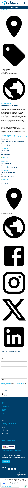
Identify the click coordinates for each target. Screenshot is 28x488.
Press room (16, 479)
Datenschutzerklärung (6, 383)
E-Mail (2, 360)
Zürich (3, 414)
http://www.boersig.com (6, 103)
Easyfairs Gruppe (5, 424)
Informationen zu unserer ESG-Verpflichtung (11, 450)
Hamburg (4, 409)
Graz (3, 407)
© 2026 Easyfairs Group (8, 479)
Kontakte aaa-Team (6, 422)
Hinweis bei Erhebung (6, 486)
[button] (25, 3)
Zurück (4, 395)
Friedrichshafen (5, 406)
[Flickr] (12, 469)
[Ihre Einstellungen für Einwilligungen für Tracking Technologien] (25, 487)
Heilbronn (4, 410)
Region (14, 423)
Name (2, 354)
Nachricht (3, 367)
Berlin (3, 402)
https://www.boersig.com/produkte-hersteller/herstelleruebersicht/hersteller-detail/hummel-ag (14, 137)
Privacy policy (18, 480)
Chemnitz (4, 403)
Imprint (16, 482)
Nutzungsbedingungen (19, 383)
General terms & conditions (8, 480)
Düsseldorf (4, 405)
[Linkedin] (9, 469)
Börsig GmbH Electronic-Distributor (9, 11)
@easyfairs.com (8, 440)
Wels (3, 413)
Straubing (4, 412)
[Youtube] (15, 469)
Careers (22, 479)
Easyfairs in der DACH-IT (7, 423)
